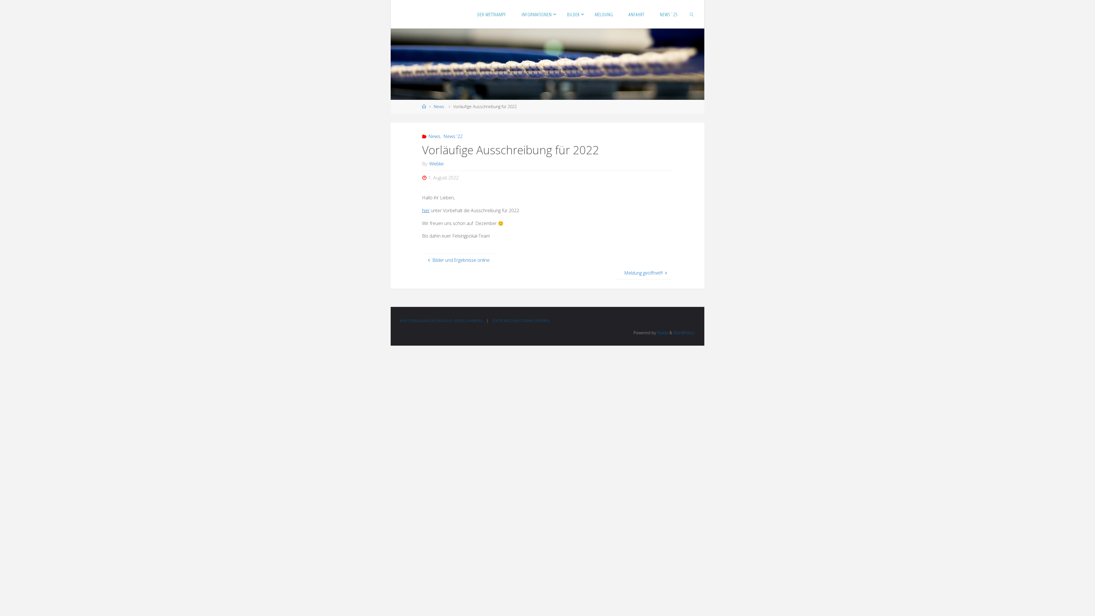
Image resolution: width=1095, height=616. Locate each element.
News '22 (452, 136)
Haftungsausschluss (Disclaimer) (441, 320)
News (439, 106)
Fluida (662, 332)
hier (426, 210)
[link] (692, 14)
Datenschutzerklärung (521, 320)
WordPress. (684, 332)
